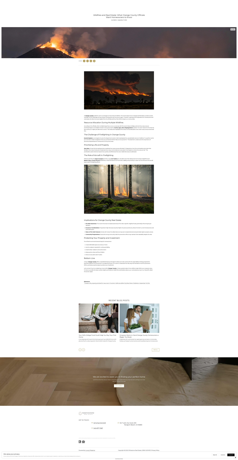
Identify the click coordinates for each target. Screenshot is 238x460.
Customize (223, 454)
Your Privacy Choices (119, 458)
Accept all (231, 454)
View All (155, 349)
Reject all (215, 454)
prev (80, 349)
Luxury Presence (90, 450)
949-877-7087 (98, 428)
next (83, 349)
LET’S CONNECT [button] (119, 385)
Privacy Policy (155, 450)
